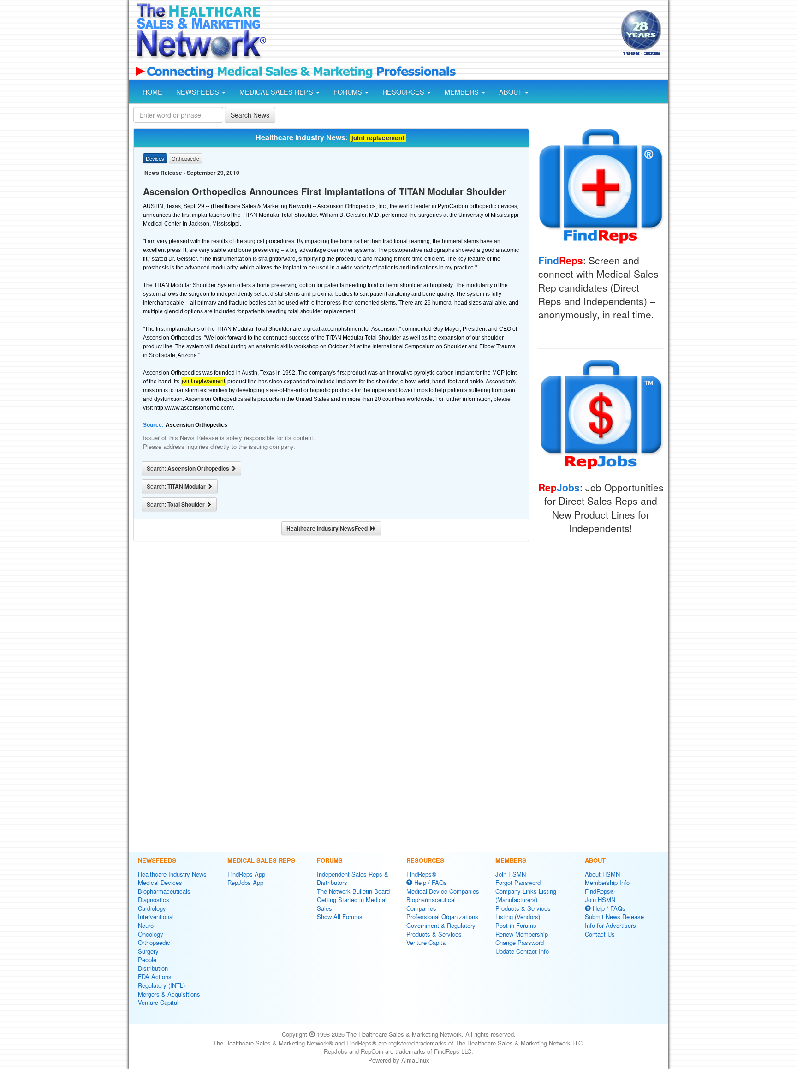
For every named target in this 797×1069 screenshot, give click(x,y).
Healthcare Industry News (172, 874)
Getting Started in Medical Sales (352, 904)
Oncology (150, 934)
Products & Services (434, 934)
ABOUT (511, 91)
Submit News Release (614, 916)
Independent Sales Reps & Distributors (352, 878)
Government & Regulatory (441, 925)
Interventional (156, 916)
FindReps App (246, 874)
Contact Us (600, 934)
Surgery (148, 951)
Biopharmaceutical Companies (431, 904)
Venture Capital (158, 1002)
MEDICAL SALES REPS (277, 91)
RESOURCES (404, 91)
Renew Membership (521, 934)
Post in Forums (515, 925)
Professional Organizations (442, 916)
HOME (152, 91)
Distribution (153, 968)
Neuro (146, 925)
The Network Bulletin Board (353, 891)
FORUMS (348, 91)
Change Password (519, 942)
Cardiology (152, 908)
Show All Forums (340, 916)
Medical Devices (160, 882)
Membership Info (607, 882)
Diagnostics (153, 899)
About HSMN (602, 874)
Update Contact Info (522, 951)
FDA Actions (155, 976)
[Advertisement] (443, 33)
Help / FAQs (429, 882)
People (147, 959)
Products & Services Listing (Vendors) (523, 912)
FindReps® (421, 874)
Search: (189, 468)
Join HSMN (510, 874)
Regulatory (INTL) (161, 985)
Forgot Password (518, 882)
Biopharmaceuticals (164, 891)
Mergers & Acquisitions (169, 994)
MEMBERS (463, 91)
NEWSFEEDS (198, 91)
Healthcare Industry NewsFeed (328, 528)
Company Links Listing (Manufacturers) (525, 895)
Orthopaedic (154, 942)
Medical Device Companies (442, 891)
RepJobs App (245, 882)
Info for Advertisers (610, 925)
